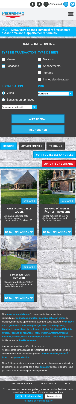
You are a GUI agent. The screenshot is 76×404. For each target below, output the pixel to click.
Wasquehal (32, 325)
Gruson (6, 333)
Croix (23, 325)
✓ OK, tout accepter (29, 396)
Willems (16, 336)
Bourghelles (65, 336)
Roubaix (43, 325)
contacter (45, 367)
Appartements (51, 66)
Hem (62, 325)
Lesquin (15, 329)
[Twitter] (72, 4)
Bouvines (46, 336)
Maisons (48, 59)
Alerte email (55, 4)
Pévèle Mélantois (27, 340)
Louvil (55, 336)
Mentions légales (21, 383)
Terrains (48, 72)
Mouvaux (14, 325)
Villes (10, 92)
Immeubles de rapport (56, 79)
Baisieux (6, 336)
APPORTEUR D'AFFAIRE (58, 163)
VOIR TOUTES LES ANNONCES (54, 154)
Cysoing (6, 329)
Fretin (37, 333)
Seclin (45, 329)
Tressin (44, 333)
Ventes (11, 59)
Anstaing (53, 333)
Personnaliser (54, 396)
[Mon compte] (32, 4)
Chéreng (63, 333)
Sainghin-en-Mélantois (61, 329)
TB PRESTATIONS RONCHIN (19, 276)
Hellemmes (35, 329)
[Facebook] (65, 4)
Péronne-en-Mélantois (22, 333)
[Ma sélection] (39, 4)
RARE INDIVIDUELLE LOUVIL (19, 210)
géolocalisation (21, 357)
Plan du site (48, 383)
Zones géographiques (20, 99)
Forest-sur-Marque (30, 336)
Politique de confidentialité (38, 400)
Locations (13, 66)
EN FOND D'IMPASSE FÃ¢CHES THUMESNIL (56, 210)
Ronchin (25, 329)
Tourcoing (54, 325)
